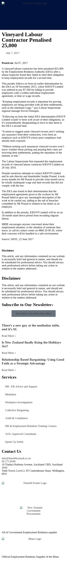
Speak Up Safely (14, 441)
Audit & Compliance (16, 418)
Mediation (10, 394)
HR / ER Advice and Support (21, 386)
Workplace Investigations (18, 402)
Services (9, 377)
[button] (33, 27)
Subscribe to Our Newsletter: (27, 304)
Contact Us (11, 451)
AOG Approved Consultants (20, 433)
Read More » (9, 335)
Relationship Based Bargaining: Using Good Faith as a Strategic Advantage (33, 361)
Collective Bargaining (17, 410)
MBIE (14, 239)
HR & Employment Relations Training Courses (31, 426)
